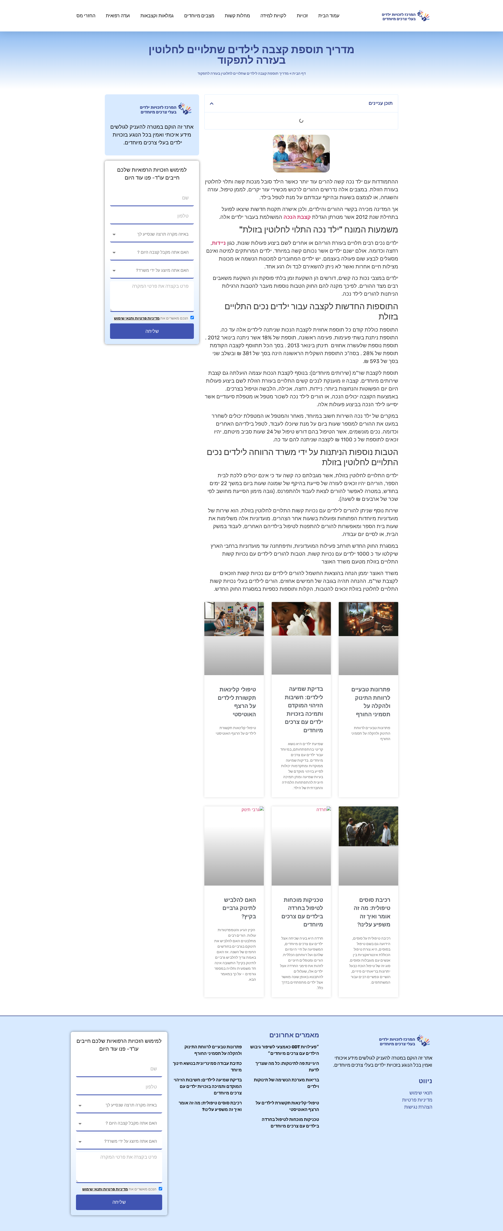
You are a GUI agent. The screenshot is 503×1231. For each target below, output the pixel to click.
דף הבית (299, 73)
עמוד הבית (328, 16)
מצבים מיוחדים (199, 16)
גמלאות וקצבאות (157, 16)
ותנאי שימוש (124, 318)
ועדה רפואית (118, 16)
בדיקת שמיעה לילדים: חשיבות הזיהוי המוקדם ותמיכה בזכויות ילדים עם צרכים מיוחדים (208, 1086)
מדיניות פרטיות (147, 318)
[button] (212, 103)
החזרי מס (85, 16)
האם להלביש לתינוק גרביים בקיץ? (239, 908)
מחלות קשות (237, 16)
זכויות (302, 16)
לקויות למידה (273, 16)
